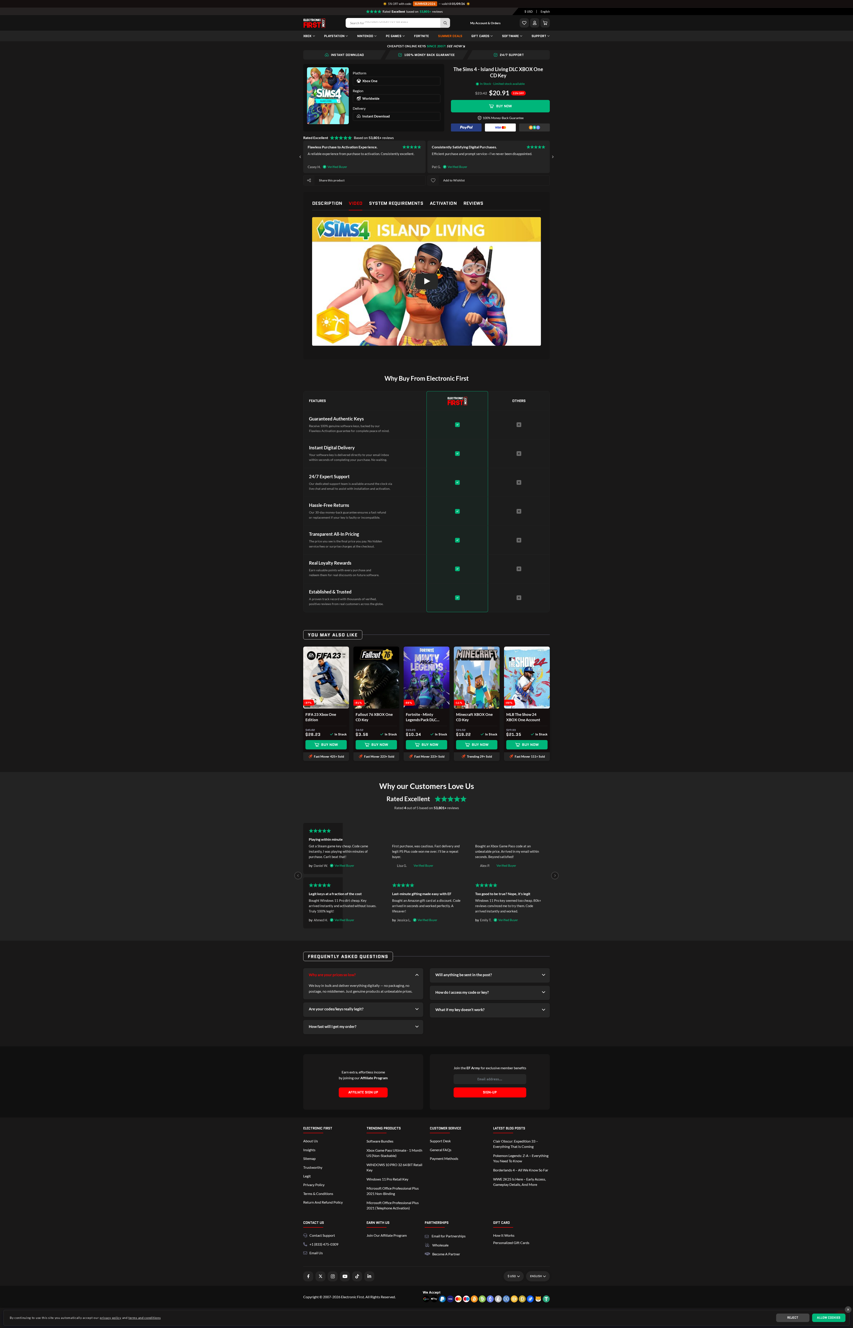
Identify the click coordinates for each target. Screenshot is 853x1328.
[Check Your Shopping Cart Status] (545, 23)
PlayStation (334, 36)
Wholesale (440, 1245)
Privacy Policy (314, 1185)
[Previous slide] (298, 875)
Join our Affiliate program (387, 1235)
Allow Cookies (828, 1318)
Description (327, 203)
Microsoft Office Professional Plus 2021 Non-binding (393, 1191)
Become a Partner (446, 1254)
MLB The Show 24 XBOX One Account (523, 717)
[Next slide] (552, 157)
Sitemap (309, 1158)
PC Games (393, 36)
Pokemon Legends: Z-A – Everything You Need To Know (520, 1158)
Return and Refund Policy (323, 1202)
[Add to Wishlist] (524, 23)
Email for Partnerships (449, 1235)
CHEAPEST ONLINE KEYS (424, 46)
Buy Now (504, 106)
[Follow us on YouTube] (345, 1276)
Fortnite (421, 36)
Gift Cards (480, 36)
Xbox (307, 36)
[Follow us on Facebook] (308, 1276)
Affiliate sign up (363, 1092)
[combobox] (528, 11)
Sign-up (490, 1092)
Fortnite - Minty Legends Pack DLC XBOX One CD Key (422, 717)
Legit (307, 1176)
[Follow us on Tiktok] (357, 1276)
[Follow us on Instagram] (333, 1276)
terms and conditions (144, 1318)
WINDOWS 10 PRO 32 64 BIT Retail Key (394, 1167)
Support (539, 36)
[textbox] (528, 11)
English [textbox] (545, 11)
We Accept (431, 1292)
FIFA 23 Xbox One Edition (320, 717)
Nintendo (365, 36)
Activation (443, 203)
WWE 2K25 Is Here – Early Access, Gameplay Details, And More (519, 1182)
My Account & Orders (485, 23)
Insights (309, 1150)
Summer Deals (450, 36)
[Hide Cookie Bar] (848, 1309)
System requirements (396, 203)
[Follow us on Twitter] (320, 1276)
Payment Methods (444, 1158)
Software (510, 36)
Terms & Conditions (318, 1193)
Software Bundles (380, 1141)
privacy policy (110, 1318)
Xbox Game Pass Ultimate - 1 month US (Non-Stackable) (394, 1153)
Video (355, 203)
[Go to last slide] (300, 157)
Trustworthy (312, 1167)
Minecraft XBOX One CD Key (474, 717)
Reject (793, 1318)
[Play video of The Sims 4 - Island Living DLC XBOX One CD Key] (426, 281)
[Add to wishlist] (433, 180)
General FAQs (440, 1150)
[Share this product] (309, 180)
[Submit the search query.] (445, 23)
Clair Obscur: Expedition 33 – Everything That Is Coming (515, 1144)
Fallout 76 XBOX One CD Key (374, 717)
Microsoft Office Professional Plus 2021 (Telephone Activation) (393, 1205)
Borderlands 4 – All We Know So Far (520, 1170)
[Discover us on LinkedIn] (369, 1276)
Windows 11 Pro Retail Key (387, 1179)
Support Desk (440, 1141)
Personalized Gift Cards (511, 1242)
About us (310, 1141)
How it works (503, 1235)
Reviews (473, 203)
